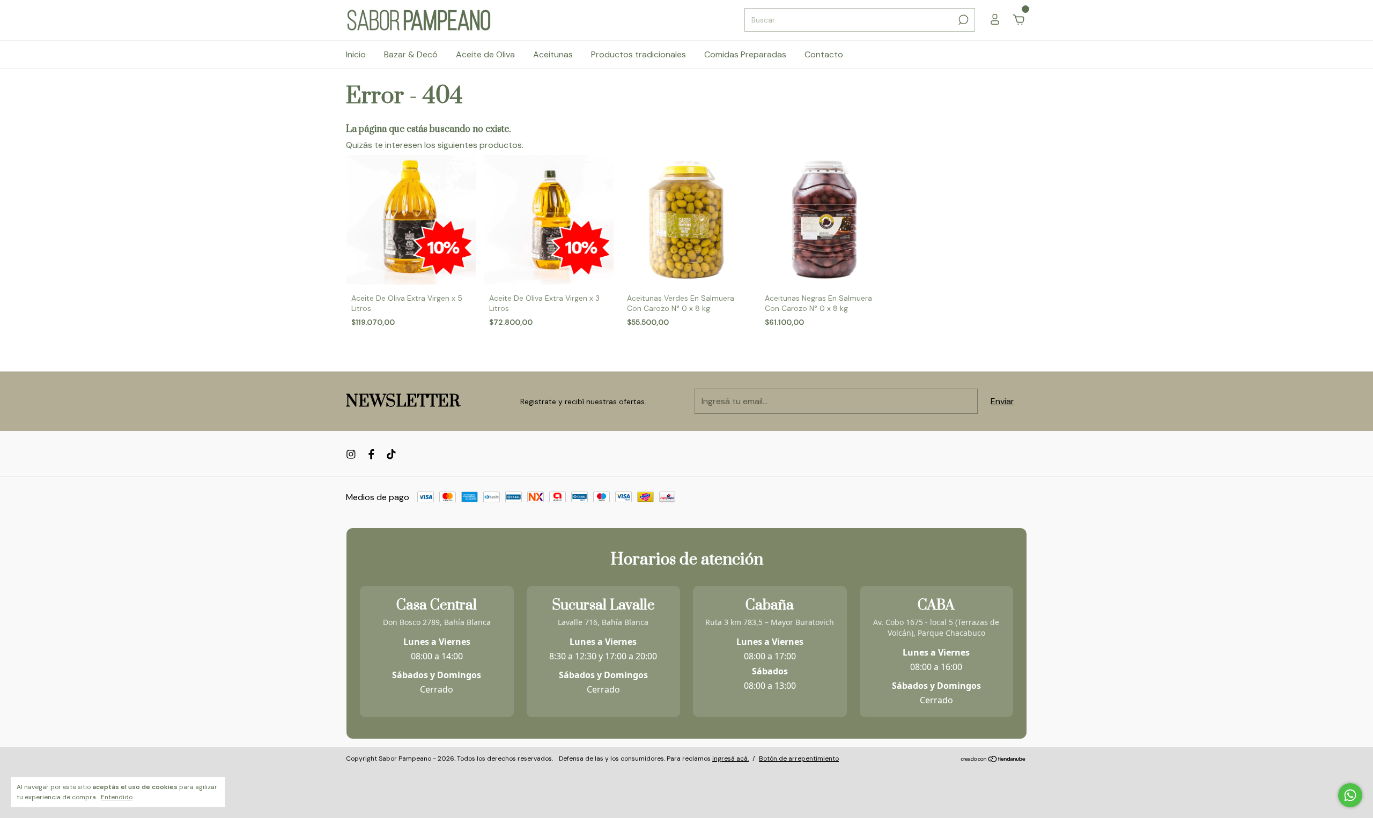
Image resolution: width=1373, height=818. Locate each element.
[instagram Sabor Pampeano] (351, 454)
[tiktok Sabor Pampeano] (391, 454)
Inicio (356, 54)
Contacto (823, 54)
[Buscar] (962, 20)
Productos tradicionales (638, 54)
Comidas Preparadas (745, 54)
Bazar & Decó (411, 54)
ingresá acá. (730, 758)
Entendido (116, 797)
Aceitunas (553, 54)
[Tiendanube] (993, 759)
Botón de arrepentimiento (799, 758)
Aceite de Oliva (485, 54)
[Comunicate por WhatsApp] (1350, 795)
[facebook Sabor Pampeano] (371, 454)
